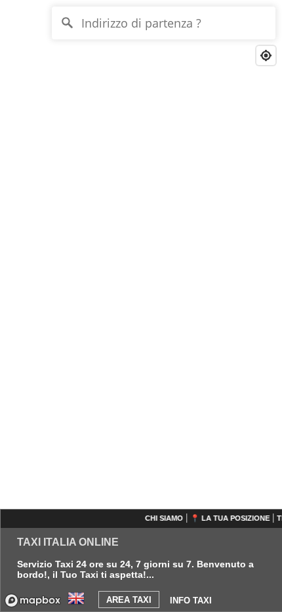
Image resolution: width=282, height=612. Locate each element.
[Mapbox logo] (33, 600)
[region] (141, 306)
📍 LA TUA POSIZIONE (229, 518)
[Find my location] (265, 55)
